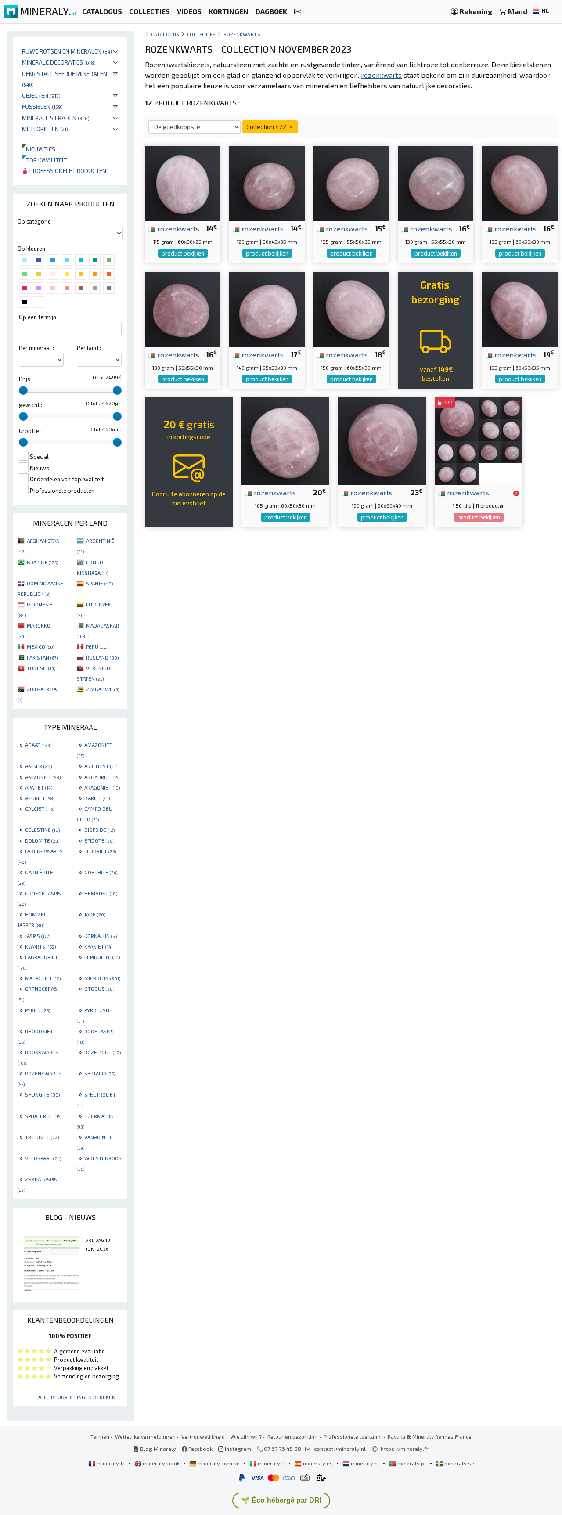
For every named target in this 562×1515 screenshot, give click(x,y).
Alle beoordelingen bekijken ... (79, 1397)
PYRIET (37, 1010)
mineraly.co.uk (161, 1463)
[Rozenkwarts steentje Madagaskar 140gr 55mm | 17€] (267, 308)
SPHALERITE (43, 1116)
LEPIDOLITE (102, 957)
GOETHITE (100, 872)
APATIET (38, 787)
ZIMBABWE (102, 689)
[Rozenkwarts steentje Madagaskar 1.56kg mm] (478, 440)
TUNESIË (41, 668)
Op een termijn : (39, 317)
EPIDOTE (99, 840)
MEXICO (40, 646)
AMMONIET (43, 777)
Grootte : (30, 430)
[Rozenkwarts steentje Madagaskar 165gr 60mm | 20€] (285, 440)
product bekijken (183, 253)
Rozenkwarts (242, 34)
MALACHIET (43, 978)
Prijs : (26, 378)
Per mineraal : (36, 347)
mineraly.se (458, 1463)
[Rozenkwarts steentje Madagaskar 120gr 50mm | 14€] (267, 182)
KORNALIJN (101, 936)
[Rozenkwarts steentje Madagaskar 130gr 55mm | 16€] (435, 182)
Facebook (200, 1449)
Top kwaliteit (44, 160)
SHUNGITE (42, 1094)
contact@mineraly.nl (340, 1449)
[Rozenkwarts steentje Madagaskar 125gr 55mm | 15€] (351, 182)
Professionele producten (67, 170)
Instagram (237, 1449)
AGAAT (38, 745)
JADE (94, 914)
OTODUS (99, 988)
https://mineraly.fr (405, 1449)
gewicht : (30, 404)
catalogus (165, 34)
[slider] (23, 390)
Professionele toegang (353, 1436)
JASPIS (37, 936)
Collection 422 (267, 126)
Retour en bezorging (292, 1436)
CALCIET (39, 808)
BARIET (97, 798)
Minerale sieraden (56, 118)
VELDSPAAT (43, 1158)
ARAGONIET (102, 787)
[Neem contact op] (298, 12)
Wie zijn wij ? (246, 1436)
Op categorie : (36, 221)
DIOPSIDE (99, 829)
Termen (99, 1436)
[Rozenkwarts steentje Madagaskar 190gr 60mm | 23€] (382, 440)
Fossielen (42, 106)
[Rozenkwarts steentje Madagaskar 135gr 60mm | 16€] (520, 182)
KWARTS (40, 946)
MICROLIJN (102, 978)
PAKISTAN (42, 657)
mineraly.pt (412, 1463)
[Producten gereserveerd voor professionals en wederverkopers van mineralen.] (516, 493)
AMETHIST (100, 766)
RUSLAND (102, 657)
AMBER (38, 766)
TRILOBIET (42, 1137)
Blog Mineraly (157, 1449)
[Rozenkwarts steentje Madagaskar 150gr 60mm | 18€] (351, 308)
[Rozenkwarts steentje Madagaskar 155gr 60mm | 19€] (520, 308)
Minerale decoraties (59, 62)
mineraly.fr (110, 1463)
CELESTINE (42, 829)
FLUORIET (100, 851)
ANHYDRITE (101, 777)
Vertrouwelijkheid (203, 1436)
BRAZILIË (42, 562)
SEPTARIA (99, 1073)
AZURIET (39, 798)
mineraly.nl (365, 1463)
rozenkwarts (177, 228)
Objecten (41, 95)
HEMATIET (100, 893)
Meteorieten (45, 129)
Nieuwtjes (38, 149)
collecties (201, 34)
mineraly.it (271, 1463)
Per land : (89, 347)
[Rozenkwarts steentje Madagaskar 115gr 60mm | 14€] (182, 182)
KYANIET (98, 946)
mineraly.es (318, 1463)
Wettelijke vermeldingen (145, 1436)
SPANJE (99, 583)
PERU (97, 646)
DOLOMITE (42, 840)
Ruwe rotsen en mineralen (67, 51)
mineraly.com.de (218, 1463)
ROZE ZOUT (102, 1052)
